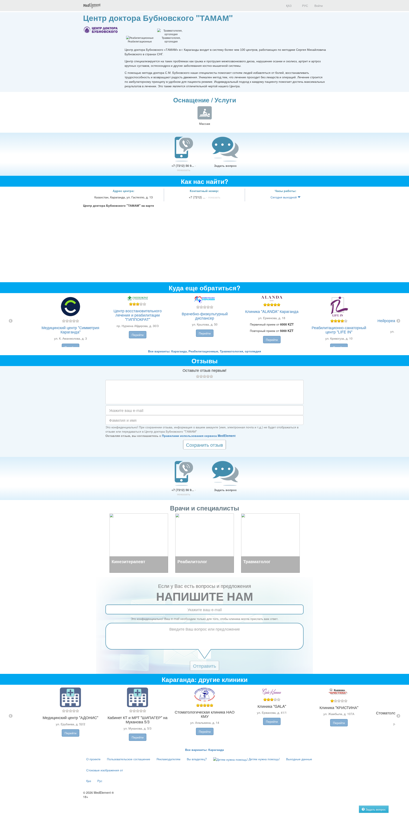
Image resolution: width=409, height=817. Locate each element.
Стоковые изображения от (104, 770)
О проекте (93, 759)
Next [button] (398, 321)
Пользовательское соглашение (128, 759)
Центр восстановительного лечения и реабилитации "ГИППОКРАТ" (138, 315)
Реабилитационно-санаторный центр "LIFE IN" (339, 329)
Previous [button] (11, 321)
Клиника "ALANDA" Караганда (271, 311)
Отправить (204, 665)
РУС (304, 5)
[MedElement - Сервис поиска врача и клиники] (92, 5)
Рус (99, 781)
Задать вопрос (225, 165)
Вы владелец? (197, 759)
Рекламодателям (168, 759)
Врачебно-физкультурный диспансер (205, 316)
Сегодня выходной (284, 197)
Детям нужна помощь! (264, 759)
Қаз (88, 781)
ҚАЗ (288, 5)
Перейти (138, 335)
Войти (318, 5)
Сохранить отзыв (204, 444)
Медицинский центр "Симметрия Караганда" (70, 329)
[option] (204, 321)
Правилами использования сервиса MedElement (199, 435)
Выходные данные (299, 759)
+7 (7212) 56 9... (183, 167)
